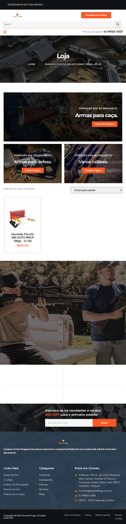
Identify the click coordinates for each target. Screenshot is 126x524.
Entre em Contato (104, 124)
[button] (5, 32)
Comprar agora (93, 170)
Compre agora (33, 170)
